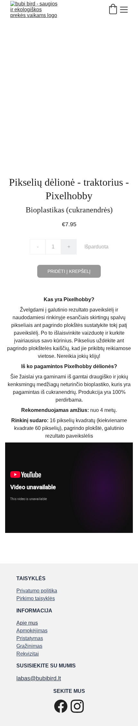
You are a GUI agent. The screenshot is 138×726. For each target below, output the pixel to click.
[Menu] (124, 10)
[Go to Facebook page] (60, 706)
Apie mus (27, 623)
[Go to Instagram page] (77, 706)
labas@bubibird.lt (38, 678)
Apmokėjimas (31, 630)
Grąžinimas (29, 646)
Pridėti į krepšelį (69, 271)
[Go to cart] (113, 10)
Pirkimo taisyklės (35, 598)
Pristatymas (29, 638)
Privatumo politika (36, 590)
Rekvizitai (27, 653)
